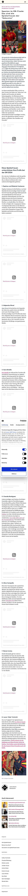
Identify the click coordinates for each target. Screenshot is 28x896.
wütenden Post (10, 600)
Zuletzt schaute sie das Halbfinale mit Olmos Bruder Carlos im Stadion (13, 742)
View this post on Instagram (9, 142)
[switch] (24, 454)
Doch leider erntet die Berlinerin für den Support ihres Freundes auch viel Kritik (13, 746)
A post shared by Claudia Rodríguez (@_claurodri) (14, 577)
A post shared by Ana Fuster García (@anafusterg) (14, 490)
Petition (4, 514)
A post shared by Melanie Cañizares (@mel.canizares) (15, 299)
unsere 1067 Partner (11, 432)
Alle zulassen (14, 469)
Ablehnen (14, 473)
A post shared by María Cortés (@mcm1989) (14, 711)
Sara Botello (5, 372)
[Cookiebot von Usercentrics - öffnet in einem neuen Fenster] (20, 421)
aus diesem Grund (20, 722)
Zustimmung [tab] (5, 424)
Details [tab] (12, 424)
